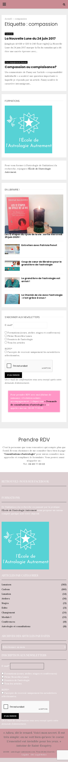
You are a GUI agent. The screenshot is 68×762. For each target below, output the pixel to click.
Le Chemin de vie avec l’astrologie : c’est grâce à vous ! (42, 296)
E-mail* (9, 325)
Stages (5, 603)
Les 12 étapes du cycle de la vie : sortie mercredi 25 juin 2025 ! (33, 236)
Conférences (8, 621)
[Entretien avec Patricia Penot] (12, 249)
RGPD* (8, 348)
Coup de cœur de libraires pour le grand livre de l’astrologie (41, 263)
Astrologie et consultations (16, 626)
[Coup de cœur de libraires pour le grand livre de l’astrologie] (12, 266)
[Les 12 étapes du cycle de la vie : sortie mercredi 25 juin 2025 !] (34, 214)
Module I (6, 617)
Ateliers (6, 598)
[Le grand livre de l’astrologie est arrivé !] (12, 282)
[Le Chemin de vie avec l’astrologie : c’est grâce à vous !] (12, 299)
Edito (4, 607)
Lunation (6, 593)
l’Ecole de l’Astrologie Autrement (19, 510)
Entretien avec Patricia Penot (39, 245)
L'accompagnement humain (16, 62)
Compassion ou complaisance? (30, 67)
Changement (8, 612)
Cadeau (6, 589)
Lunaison (9, 34)
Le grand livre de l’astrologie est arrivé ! (40, 280)
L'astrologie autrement (34, 8)
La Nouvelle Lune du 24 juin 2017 (30, 38)
